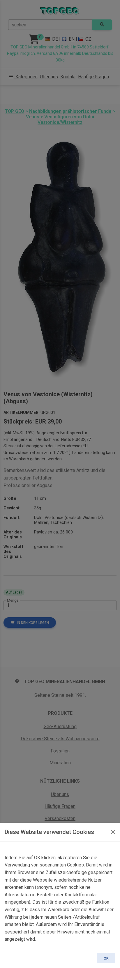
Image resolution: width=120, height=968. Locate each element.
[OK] (113, 832)
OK (106, 958)
